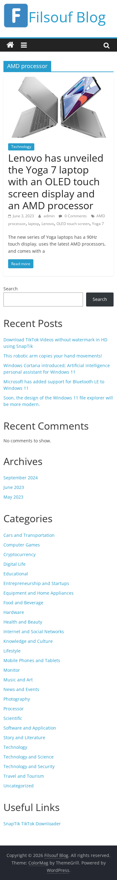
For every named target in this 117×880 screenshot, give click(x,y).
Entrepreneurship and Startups (36, 583)
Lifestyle (12, 651)
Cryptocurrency (19, 554)
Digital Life (14, 564)
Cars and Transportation (29, 535)
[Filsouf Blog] (10, 45)
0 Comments (75, 216)
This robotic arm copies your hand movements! (52, 356)
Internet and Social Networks (33, 631)
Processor (13, 709)
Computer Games (21, 545)
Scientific (12, 718)
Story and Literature (24, 737)
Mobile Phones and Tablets (31, 660)
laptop (33, 223)
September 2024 (20, 478)
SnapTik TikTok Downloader (32, 824)
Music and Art (18, 680)
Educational (15, 574)
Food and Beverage (23, 603)
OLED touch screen (73, 223)
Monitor (11, 670)
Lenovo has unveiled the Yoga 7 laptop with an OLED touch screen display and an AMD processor (56, 181)
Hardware (13, 612)
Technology (21, 146)
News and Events (21, 689)
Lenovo (47, 223)
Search (10, 289)
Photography (16, 699)
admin (50, 216)
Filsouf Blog (67, 16)
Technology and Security (29, 766)
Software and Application (29, 728)
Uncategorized (18, 786)
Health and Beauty (22, 622)
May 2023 (13, 497)
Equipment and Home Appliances (38, 593)
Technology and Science (28, 757)
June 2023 (13, 487)
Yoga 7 (98, 223)
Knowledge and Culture (28, 641)
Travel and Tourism (23, 776)
